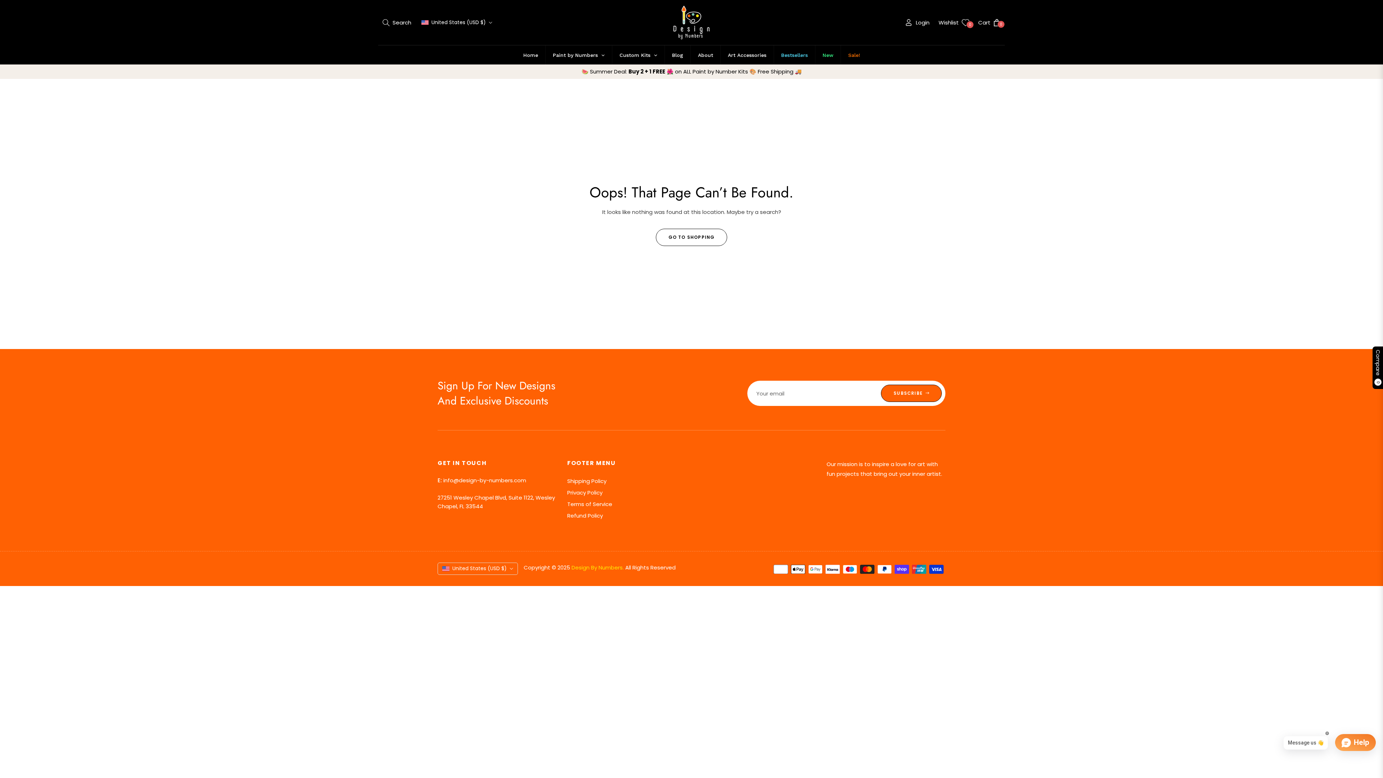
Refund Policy (585, 515)
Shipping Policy (587, 481)
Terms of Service (589, 504)
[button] (397, 23)
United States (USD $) (458, 22)
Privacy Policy (585, 492)
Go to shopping (691, 237)
